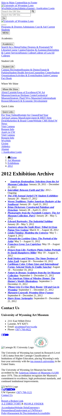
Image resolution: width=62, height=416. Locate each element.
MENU (6, 33)
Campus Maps (16, 118)
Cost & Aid (41, 26)
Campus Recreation (11, 69)
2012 (10, 166)
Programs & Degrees (12, 26)
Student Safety (42, 75)
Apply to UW (8, 132)
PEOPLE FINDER (34, 403)
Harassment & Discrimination (22, 413)
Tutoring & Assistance (37, 50)
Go (4, 18)
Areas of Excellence (27, 92)
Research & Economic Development (28, 101)
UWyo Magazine (32, 98)
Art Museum (14, 160)
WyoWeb (6, 8)
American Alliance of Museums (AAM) (39, 372)
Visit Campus (8, 126)
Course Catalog (18, 50)
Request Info (7, 129)
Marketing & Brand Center (20, 120)
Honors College (27, 52)
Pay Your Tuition (9, 115)
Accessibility (43, 413)
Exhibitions (13, 163)
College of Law (43, 52)
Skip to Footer (30, 2)
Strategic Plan (17, 98)
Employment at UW (24, 410)
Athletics (22, 8)
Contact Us (7, 395)
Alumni (30, 8)
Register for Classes (28, 115)
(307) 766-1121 (24, 392)
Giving (14, 8)
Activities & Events (25, 75)
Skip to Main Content (12, 2)
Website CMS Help (43, 120)
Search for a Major (10, 47)
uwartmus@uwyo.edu (26, 326)
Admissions (29, 26)
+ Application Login (44, 8)
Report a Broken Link (12, 401)
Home (13, 157)
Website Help (21, 407)
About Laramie (9, 92)
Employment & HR (34, 118)
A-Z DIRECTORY (11, 403)
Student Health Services (21, 72)
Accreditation (8, 407)
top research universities (42, 361)
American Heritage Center (23, 95)
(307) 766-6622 (23, 329)
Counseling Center (42, 72)
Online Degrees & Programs (34, 47)
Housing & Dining (30, 69)
